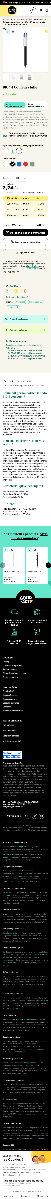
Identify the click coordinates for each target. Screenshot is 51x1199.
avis (42, 268)
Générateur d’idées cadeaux (15, 673)
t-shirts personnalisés (30, 1063)
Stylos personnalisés (11, 22)
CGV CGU (26, 828)
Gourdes (6, 847)
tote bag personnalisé (13, 876)
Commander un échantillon (27, 242)
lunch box (6, 895)
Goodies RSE (8, 691)
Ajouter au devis (27, 253)
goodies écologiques (11, 857)
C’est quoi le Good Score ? (17, 297)
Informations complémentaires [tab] (19, 385)
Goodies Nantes (10, 695)
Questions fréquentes (12, 665)
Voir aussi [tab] (41, 385)
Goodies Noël (8, 707)
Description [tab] (9, 381)
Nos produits (10, 687)
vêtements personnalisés (16, 933)
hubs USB (9, 957)
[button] (4, 10)
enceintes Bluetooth (39, 955)
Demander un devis (11, 677)
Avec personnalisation (14, 105)
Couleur (6, 159)
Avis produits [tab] (24, 381)
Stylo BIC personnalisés (35, 22)
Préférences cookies (38, 830)
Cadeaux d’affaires (11, 703)
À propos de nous (10, 669)
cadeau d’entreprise (18, 1130)
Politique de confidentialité (15, 830)
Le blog (6, 662)
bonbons (14, 1049)
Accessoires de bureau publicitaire (28, 19)
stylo (5, 979)
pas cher (41, 1103)
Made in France (37, 1092)
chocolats (6, 1049)
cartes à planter (26, 1020)
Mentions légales (39, 828)
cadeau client (30, 984)
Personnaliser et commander (27, 232)
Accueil (6, 19)
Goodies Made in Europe (13, 711)
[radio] (6, 151)
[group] (14, 565)
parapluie (8, 1084)
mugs (21, 847)
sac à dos (28, 876)
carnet (7, 914)
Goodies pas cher (10, 699)
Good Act (8, 657)
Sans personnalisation (36, 105)
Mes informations (12, 720)
